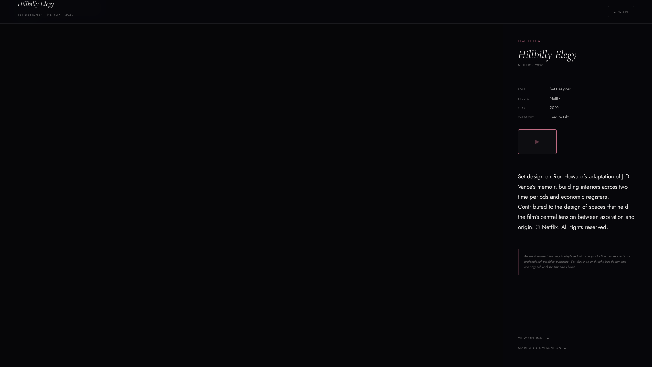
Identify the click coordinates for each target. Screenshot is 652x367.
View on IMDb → (534, 338)
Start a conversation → (542, 348)
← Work (621, 12)
